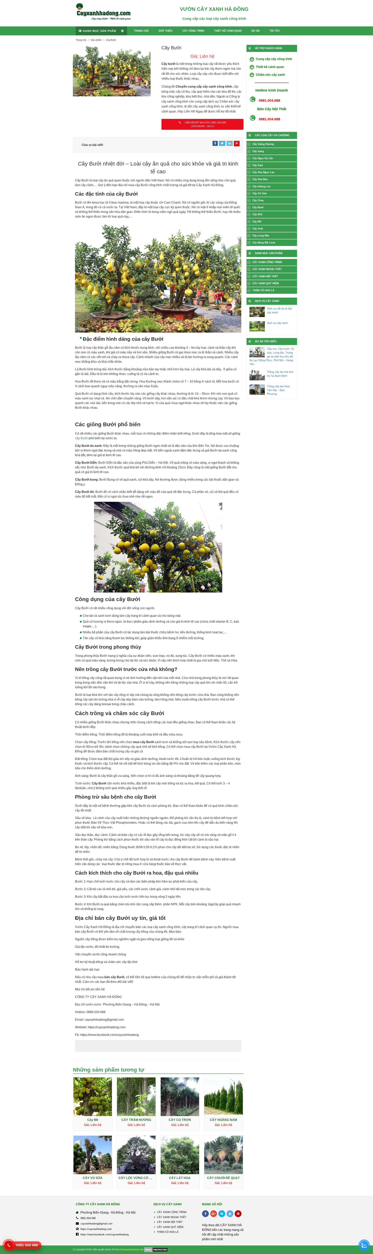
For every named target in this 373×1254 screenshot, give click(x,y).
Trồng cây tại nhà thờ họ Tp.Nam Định (280, 373)
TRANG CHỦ (141, 30)
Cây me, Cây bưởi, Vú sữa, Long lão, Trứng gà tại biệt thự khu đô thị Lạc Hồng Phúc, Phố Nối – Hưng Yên (271, 356)
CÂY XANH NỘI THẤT (265, 276)
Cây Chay (258, 200)
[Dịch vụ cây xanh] (257, 326)
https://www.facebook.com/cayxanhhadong (104, 1234)
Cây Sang (258, 151)
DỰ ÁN (255, 30)
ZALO (210, 126)
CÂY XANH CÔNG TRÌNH (267, 262)
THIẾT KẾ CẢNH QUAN (227, 30)
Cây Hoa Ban (260, 179)
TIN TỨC (274, 30)
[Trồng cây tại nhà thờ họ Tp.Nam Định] (257, 375)
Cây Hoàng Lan (261, 186)
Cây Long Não (260, 235)
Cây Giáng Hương (263, 144)
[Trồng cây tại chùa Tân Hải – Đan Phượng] (257, 389)
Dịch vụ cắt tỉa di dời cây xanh (279, 310)
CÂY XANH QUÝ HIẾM (265, 283)
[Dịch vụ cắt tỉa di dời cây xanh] (257, 312)
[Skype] (221, 1213)
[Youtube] (230, 1213)
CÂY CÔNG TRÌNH (193, 30)
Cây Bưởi (258, 207)
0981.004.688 (88, 1218)
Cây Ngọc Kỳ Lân (262, 158)
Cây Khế (257, 214)
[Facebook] (205, 1213)
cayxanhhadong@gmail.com (96, 1223)
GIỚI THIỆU (166, 30)
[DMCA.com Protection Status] (156, 1249)
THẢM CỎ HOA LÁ (263, 290)
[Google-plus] (213, 1213)
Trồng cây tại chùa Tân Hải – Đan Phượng (278, 390)
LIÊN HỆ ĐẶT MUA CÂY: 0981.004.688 (205, 122)
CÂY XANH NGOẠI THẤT (267, 269)
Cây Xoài (257, 228)
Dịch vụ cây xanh (277, 322)
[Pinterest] (238, 1213)
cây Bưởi (81, 438)
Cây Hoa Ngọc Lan (263, 172)
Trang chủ (81, 40)
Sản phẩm (96, 40)
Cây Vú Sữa (259, 193)
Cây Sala (257, 165)
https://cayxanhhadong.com (96, 1229)
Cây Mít (256, 221)
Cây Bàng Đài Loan (263, 242)
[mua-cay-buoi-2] (114, 70)
